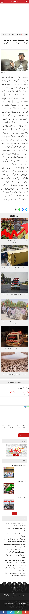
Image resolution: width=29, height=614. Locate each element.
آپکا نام (27, 409)
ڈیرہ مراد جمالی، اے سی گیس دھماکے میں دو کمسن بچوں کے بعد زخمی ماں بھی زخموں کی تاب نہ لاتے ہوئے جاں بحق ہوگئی (15, 567)
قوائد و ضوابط (13, 596)
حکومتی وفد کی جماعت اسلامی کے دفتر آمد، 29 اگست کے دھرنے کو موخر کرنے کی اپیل (15, 524)
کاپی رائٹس (7, 596)
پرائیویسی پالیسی (20, 596)
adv (24, 594)
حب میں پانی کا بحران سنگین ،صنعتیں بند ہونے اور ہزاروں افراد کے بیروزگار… (14, 375)
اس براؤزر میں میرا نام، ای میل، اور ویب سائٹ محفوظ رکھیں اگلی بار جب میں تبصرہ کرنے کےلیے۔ (15, 427)
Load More (14, 513)
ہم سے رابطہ (18, 598)
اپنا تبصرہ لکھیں (26, 395)
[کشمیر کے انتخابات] (9, 505)
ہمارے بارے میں (11, 598)
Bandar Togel (16, 609)
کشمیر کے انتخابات (21, 498)
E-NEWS (20, 594)
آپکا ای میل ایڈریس (24, 416)
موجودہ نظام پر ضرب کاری (20, 481)
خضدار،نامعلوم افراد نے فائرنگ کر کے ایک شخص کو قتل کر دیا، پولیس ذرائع (14, 295)
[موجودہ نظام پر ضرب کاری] (9, 489)
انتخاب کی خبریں (7, 594)
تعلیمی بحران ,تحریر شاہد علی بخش (18, 465)
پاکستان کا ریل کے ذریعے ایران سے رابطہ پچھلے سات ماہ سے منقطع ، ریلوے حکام (14, 545)
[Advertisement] (14, 17)
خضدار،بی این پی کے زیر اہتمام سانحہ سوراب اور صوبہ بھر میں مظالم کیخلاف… (14, 322)
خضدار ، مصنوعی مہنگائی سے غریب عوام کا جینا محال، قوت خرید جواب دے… (14, 241)
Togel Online (22, 609)
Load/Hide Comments (14, 382)
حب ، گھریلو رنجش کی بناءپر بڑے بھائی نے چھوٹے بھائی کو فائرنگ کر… (14, 349)
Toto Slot (11, 609)
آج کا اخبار (15, 594)
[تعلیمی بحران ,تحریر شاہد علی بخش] (9, 473)
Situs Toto (6, 609)
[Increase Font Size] (4, 73)
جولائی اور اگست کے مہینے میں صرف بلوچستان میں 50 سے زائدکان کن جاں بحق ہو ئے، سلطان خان (14, 540)
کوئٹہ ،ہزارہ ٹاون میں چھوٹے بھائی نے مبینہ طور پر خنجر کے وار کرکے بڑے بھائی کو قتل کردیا (15, 550)
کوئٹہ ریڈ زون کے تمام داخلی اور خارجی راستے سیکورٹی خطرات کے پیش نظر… (14, 268)
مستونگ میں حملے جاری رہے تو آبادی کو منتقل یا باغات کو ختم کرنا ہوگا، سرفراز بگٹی (15, 574)
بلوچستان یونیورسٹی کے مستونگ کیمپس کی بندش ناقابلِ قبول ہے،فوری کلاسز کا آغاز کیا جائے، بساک (15, 561)
